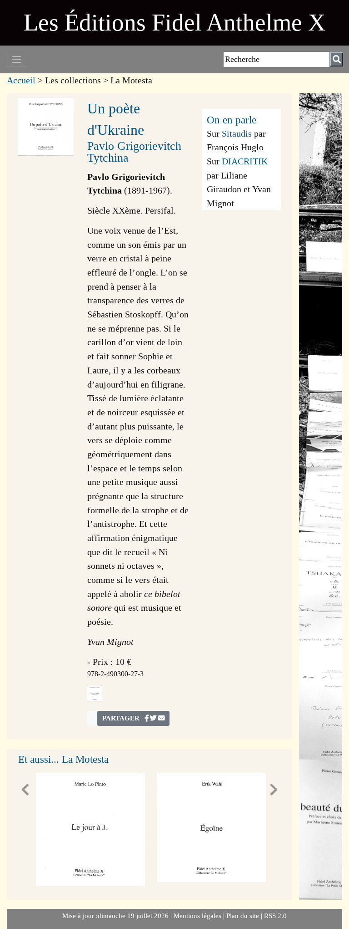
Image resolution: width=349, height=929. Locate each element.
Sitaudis (237, 133)
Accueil (21, 80)
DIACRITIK (245, 161)
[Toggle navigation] (16, 59)
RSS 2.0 (274, 915)
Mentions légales (198, 915)
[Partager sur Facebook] (146, 718)
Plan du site (243, 915)
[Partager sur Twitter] (153, 718)
